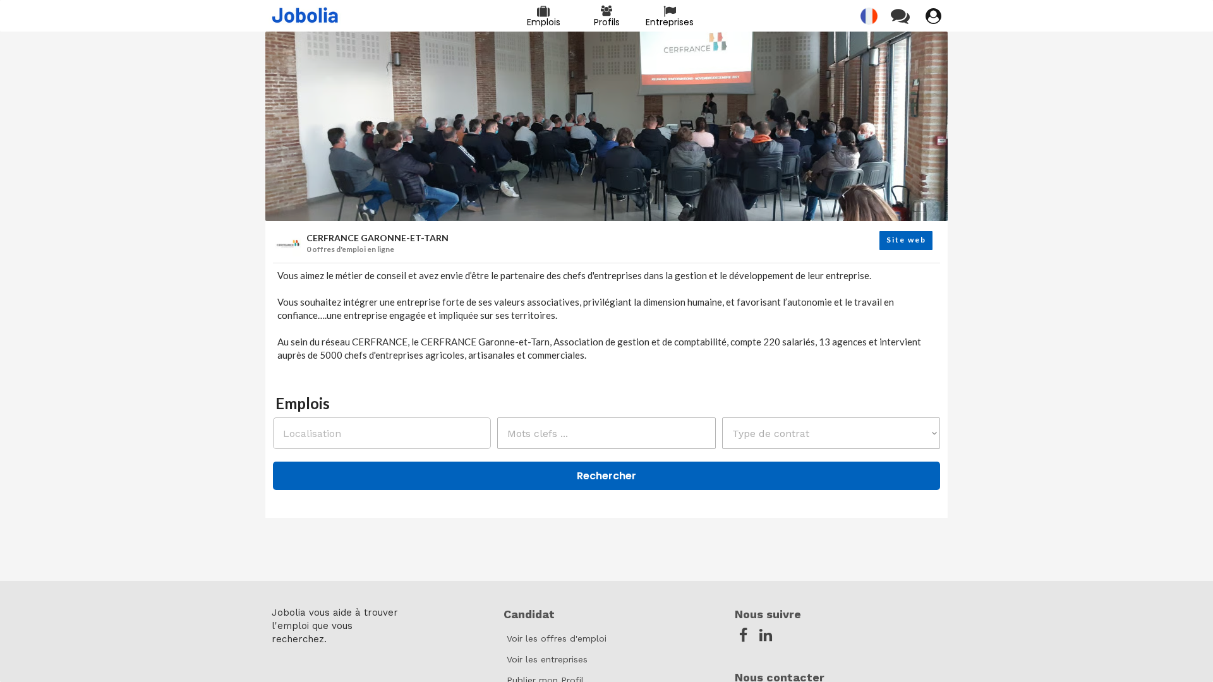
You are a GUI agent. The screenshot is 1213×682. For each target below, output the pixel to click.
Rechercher (606, 476)
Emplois (543, 22)
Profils (607, 22)
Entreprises (670, 22)
